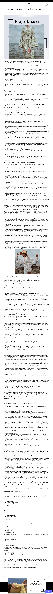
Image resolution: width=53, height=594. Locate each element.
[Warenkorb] (48, 5)
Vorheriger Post (8, 576)
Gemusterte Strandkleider (10, 134)
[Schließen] (44, 579)
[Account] (44, 5)
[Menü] (5, 5)
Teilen (13, 572)
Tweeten (7, 572)
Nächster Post (45, 576)
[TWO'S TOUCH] (26, 5)
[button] (46, 5)
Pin (17, 572)
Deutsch (6, 585)
